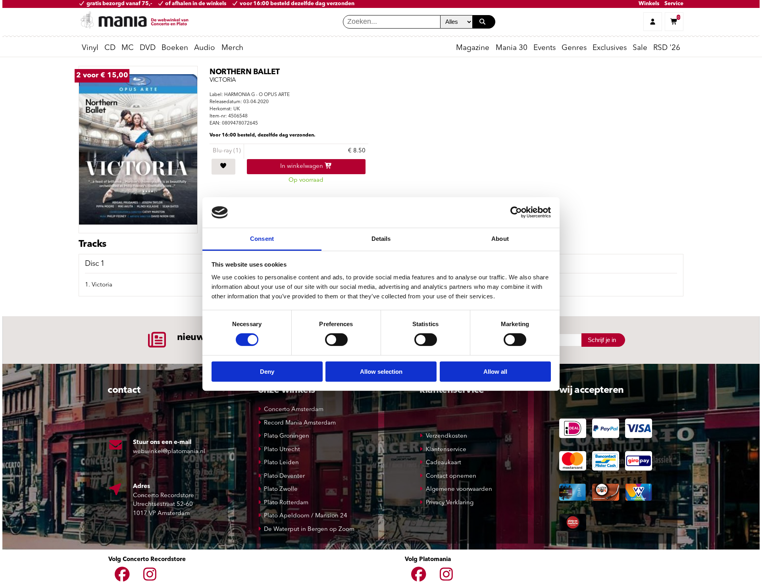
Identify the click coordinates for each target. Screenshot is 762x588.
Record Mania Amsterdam (300, 423)
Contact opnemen (451, 476)
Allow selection (381, 371)
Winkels (649, 3)
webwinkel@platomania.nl (169, 452)
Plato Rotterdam (286, 503)
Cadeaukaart (443, 463)
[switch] (336, 339)
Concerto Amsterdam (293, 410)
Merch (232, 48)
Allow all (495, 371)
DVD (148, 48)
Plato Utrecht (282, 450)
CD (109, 48)
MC (127, 48)
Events (544, 48)
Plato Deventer (284, 476)
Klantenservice (446, 450)
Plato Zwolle (281, 489)
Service (673, 3)
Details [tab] (381, 238)
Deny (267, 371)
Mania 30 (511, 48)
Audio (204, 48)
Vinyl (90, 48)
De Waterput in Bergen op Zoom (309, 529)
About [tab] (500, 238)
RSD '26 (666, 48)
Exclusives (610, 48)
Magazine (472, 48)
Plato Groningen (286, 436)
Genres (574, 48)
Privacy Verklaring (449, 503)
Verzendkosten (446, 436)
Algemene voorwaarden (459, 489)
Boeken (175, 48)
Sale (640, 48)
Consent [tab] (262, 238)
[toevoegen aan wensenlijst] (223, 167)
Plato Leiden (281, 463)
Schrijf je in (602, 339)
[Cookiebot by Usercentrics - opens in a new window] (516, 212)
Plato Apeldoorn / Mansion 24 (305, 516)
